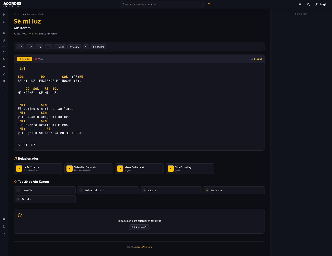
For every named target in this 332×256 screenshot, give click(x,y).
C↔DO (75, 47)
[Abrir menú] (300, 4)
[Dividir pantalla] (4, 88)
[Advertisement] (301, 75)
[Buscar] (209, 4)
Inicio (16, 14)
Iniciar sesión (140, 227)
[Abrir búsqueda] (308, 4)
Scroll (61, 47)
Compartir (99, 47)
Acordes (26, 59)
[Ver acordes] (4, 81)
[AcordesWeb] (17, 4)
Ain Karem (28, 14)
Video (40, 59)
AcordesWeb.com (143, 246)
